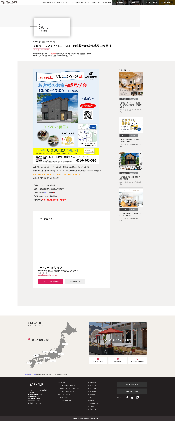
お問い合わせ (92, 409)
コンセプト (61, 382)
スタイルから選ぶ (65, 400)
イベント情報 (92, 388)
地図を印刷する (75, 281)
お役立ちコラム (93, 385)
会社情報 (91, 400)
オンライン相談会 (151, 2)
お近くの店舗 (92, 391)
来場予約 (120, 2)
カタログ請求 (135, 2)
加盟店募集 (167, 2)
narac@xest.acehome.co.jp (47, 275)
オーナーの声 (92, 382)
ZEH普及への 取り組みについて (70, 388)
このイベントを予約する (50, 281)
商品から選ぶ (64, 397)
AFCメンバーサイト (132, 384)
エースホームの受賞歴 (67, 391)
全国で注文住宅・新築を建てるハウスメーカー (85, 418)
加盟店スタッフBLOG (132, 391)
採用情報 (91, 406)
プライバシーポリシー (95, 403)
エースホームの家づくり (67, 385)
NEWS (90, 397)
